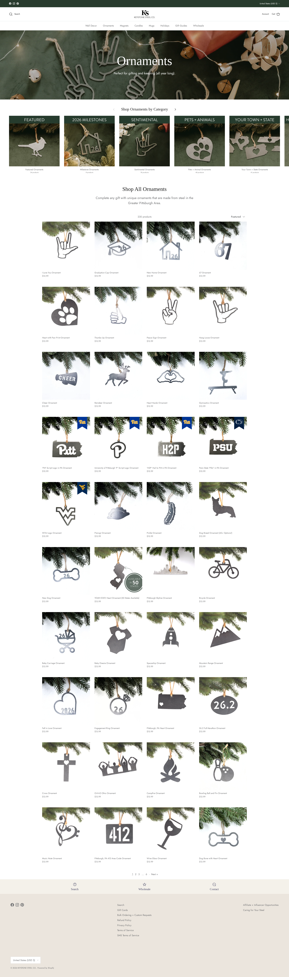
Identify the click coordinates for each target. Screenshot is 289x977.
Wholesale (198, 25)
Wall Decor (91, 25)
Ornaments (108, 25)
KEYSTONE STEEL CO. (27, 967)
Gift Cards (122, 910)
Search (120, 905)
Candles (139, 25)
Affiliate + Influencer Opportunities (260, 905)
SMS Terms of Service (128, 935)
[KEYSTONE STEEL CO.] (144, 14)
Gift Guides (181, 25)
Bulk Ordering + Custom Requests (134, 915)
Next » (154, 874)
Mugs (151, 25)
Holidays (164, 25)
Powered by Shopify (45, 967)
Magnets (124, 25)
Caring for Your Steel (253, 910)
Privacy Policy (124, 925)
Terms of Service (125, 930)
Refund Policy (124, 920)
